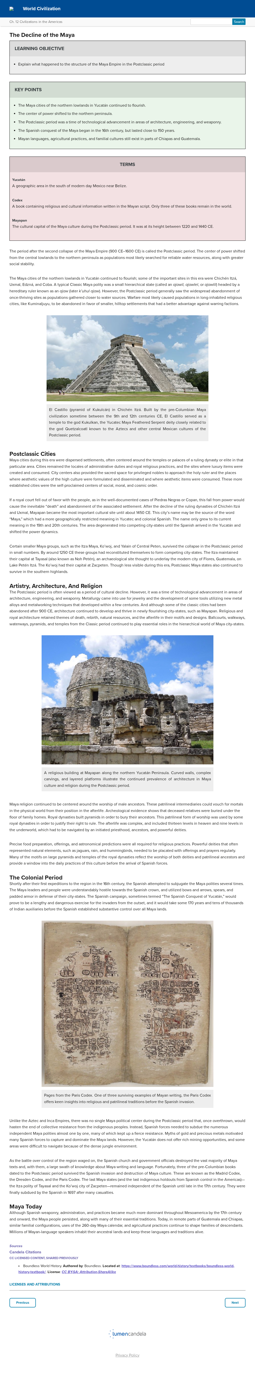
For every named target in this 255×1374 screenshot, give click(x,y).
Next (235, 1303)
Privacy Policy (127, 1355)
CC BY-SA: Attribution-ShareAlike (89, 1272)
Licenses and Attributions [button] (34, 1284)
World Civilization (42, 8)
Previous (22, 1303)
